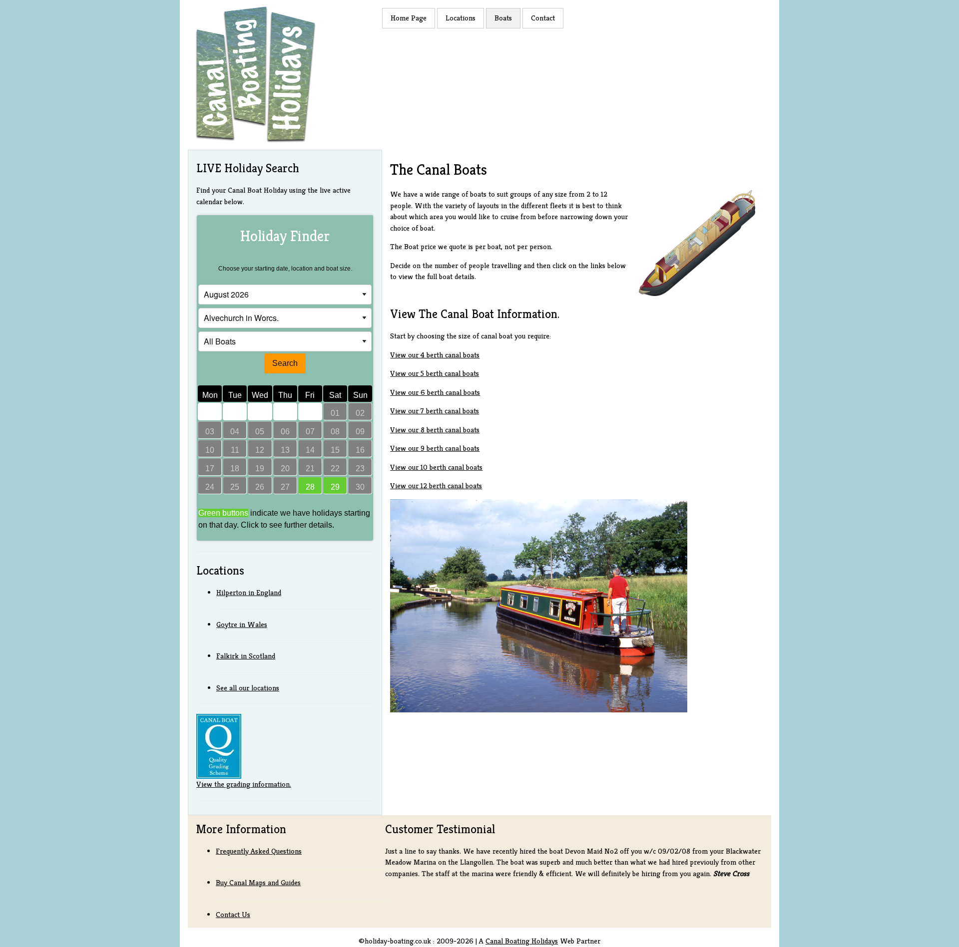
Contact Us (233, 914)
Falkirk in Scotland (245, 655)
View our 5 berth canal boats (434, 373)
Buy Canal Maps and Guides (258, 882)
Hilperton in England (248, 592)
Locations (461, 17)
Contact (543, 17)
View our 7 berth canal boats (434, 410)
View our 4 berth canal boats (435, 354)
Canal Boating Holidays (521, 941)
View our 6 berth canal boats (435, 392)
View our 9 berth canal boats (435, 448)
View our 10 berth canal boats (436, 467)
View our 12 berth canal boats (436, 485)
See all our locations (247, 687)
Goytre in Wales (241, 624)
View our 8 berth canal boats (435, 429)
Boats (503, 17)
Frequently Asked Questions (259, 851)
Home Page (409, 17)
